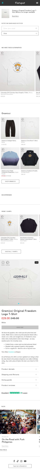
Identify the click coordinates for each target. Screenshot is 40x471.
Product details (8, 369)
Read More (15, 16)
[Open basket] (37, 3)
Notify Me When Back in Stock (12, 23)
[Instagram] (21, 461)
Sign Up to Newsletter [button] (20, 466)
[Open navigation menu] (2, 3)
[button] (18, 303)
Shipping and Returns (10, 374)
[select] (20, 33)
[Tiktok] (18, 461)
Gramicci (11, 352)
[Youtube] (25, 461)
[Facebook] (14, 461)
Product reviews (8, 385)
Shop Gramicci (10, 181)
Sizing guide (7, 380)
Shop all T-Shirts (11, 251)
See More (3, 450)
